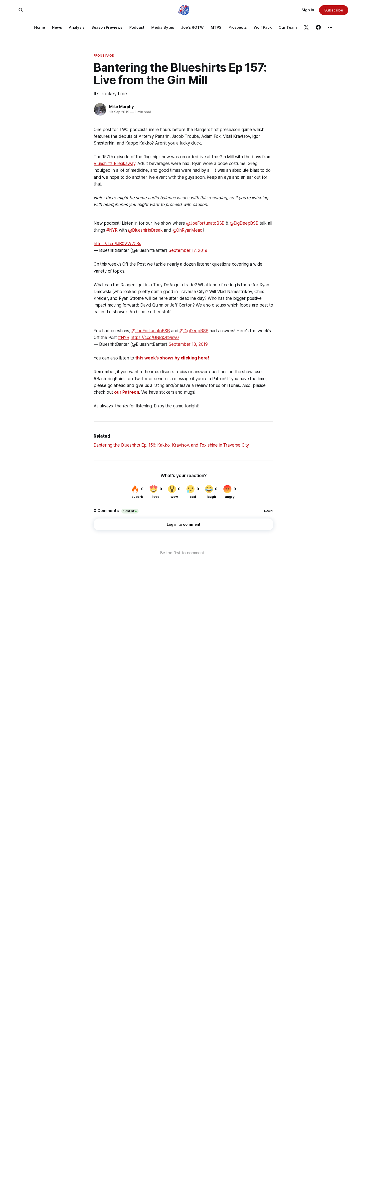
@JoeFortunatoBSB (205, 223)
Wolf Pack (263, 27)
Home (39, 27)
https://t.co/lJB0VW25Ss (117, 243)
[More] (330, 27)
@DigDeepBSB (244, 223)
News (57, 27)
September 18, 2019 (188, 344)
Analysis (76, 27)
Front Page (104, 55)
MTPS (216, 27)
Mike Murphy (121, 106)
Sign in (308, 9)
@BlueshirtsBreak (145, 230)
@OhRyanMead (188, 230)
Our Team (288, 27)
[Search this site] (20, 10)
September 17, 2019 (188, 250)
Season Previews (106, 27)
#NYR (112, 230)
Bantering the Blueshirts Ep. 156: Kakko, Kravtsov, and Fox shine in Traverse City (171, 445)
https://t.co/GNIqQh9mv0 (155, 337)
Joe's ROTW (192, 27)
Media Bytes (162, 27)
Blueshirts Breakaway (114, 163)
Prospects (237, 27)
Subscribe (333, 10)
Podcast (136, 27)
